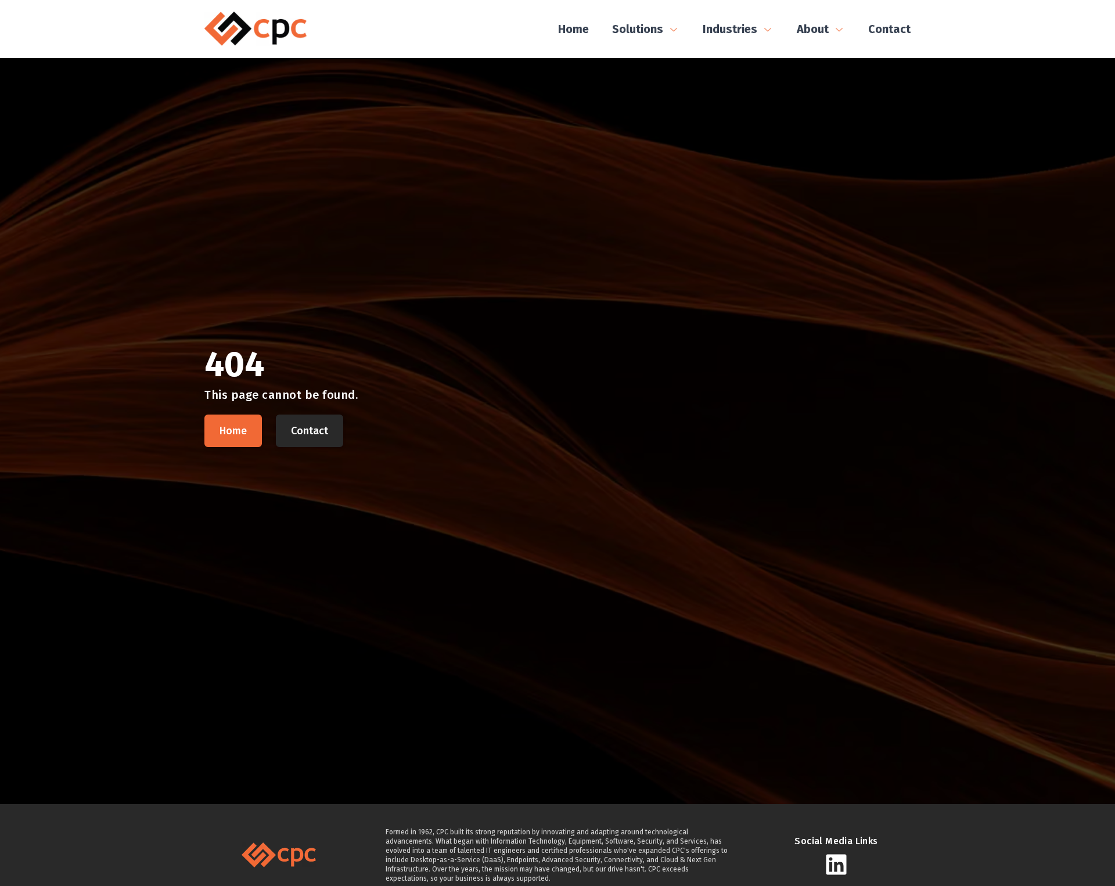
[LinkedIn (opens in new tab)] (836, 864)
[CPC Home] (255, 29)
